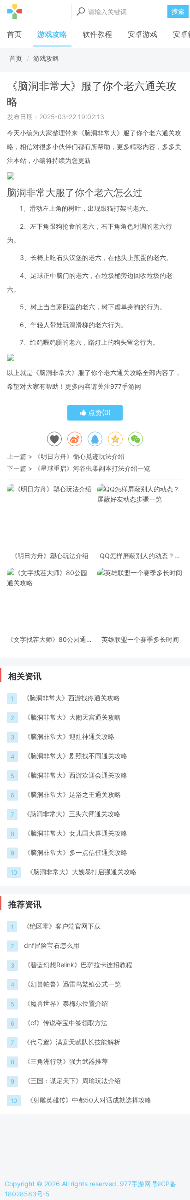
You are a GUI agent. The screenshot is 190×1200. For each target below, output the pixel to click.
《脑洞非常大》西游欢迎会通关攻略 (75, 775)
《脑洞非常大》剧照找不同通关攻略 (75, 756)
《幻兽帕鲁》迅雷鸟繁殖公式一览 (72, 984)
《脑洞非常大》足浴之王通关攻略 (72, 794)
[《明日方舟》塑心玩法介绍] (50, 516)
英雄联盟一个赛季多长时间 (140, 639)
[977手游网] (14, 11)
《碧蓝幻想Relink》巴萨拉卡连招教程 (78, 965)
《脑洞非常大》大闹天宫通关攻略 (72, 717)
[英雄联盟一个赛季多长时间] (140, 600)
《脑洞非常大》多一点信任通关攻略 (75, 852)
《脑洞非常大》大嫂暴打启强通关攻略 (82, 872)
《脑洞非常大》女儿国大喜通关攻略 (75, 833)
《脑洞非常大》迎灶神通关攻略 (69, 736)
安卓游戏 (142, 34)
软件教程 (97, 34)
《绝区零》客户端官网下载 (62, 926)
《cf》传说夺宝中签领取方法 (65, 1023)
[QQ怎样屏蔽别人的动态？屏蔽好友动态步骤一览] (140, 516)
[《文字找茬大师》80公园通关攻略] (50, 600)
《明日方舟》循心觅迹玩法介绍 (79, 456)
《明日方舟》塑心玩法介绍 (50, 555)
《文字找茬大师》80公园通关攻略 (50, 639)
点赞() (98, 412)
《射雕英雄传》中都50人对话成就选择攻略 (89, 1100)
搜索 (178, 11)
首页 (14, 34)
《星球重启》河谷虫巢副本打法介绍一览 (92, 468)
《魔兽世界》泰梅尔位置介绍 (66, 1003)
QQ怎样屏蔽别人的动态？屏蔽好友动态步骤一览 (140, 555)
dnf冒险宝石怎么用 (51, 945)
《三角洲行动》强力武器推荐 (66, 1061)
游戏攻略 (52, 34)
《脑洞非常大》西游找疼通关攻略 (71, 698)
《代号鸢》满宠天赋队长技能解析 (72, 1042)
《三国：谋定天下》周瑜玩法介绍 (72, 1081)
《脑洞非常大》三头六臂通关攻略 (72, 814)
